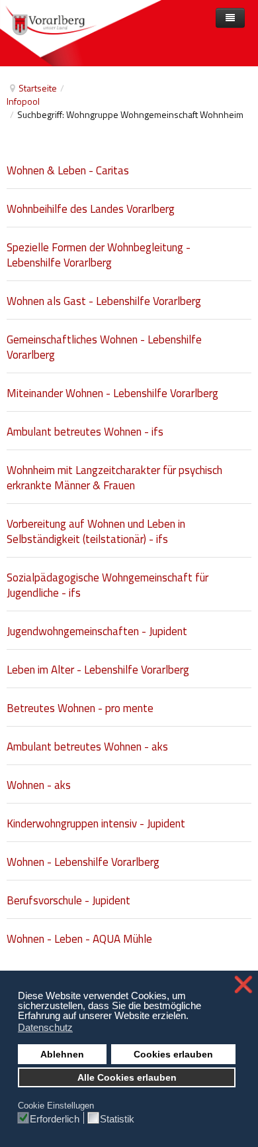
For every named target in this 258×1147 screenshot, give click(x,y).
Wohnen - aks (39, 785)
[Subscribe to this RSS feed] (247, 142)
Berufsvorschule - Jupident (68, 900)
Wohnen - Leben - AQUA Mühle (79, 938)
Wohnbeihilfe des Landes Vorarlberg (91, 208)
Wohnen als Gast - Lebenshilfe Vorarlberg (104, 301)
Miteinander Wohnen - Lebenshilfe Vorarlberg (112, 393)
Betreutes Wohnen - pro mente (80, 708)
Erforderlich (54, 1118)
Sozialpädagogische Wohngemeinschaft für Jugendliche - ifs (107, 585)
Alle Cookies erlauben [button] (127, 1078)
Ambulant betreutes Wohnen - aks (87, 746)
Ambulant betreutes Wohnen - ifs (85, 431)
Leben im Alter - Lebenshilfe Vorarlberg (98, 669)
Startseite (38, 88)
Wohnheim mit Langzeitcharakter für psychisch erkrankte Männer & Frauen (114, 477)
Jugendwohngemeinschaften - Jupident (97, 631)
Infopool (23, 101)
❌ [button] (243, 985)
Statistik (117, 1118)
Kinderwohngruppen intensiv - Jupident (96, 823)
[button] (192, 1017)
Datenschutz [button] (45, 1027)
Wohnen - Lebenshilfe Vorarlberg (83, 862)
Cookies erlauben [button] (173, 1054)
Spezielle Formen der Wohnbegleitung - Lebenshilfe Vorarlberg (99, 255)
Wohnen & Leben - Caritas (68, 170)
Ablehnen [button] (62, 1054)
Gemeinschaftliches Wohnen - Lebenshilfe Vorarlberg (104, 347)
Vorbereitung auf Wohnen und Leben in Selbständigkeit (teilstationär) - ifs (96, 531)
